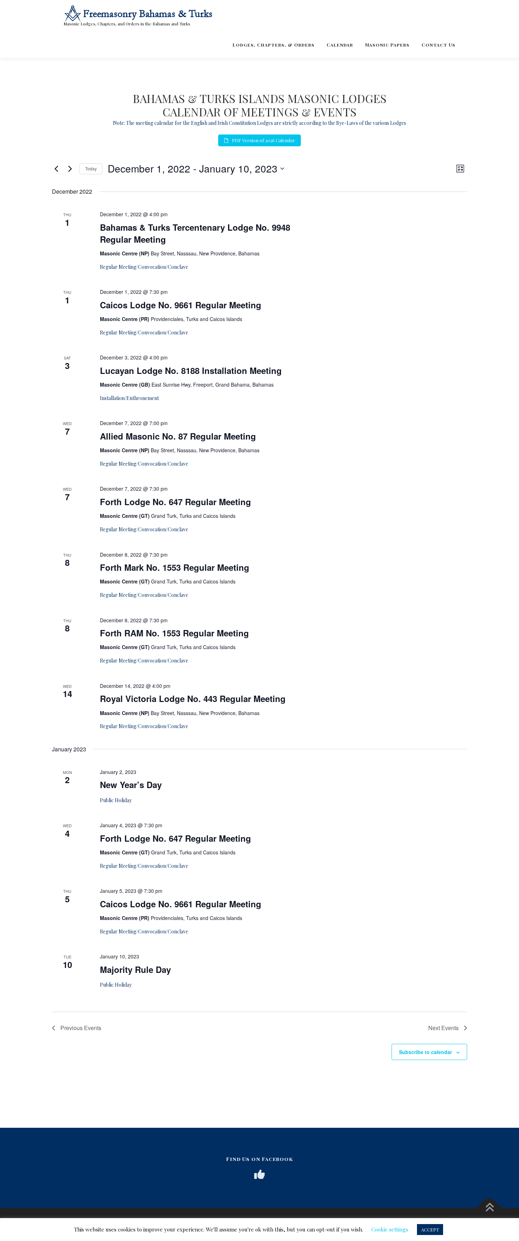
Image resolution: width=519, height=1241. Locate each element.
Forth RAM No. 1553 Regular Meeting (174, 633)
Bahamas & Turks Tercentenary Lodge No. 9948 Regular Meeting (195, 233)
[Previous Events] (56, 168)
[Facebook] (259, 1174)
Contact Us (438, 45)
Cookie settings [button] (389, 1229)
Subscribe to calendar (425, 1051)
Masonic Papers (387, 45)
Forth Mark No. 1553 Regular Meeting (174, 567)
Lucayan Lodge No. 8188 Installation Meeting (191, 370)
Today (91, 168)
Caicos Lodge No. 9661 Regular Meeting (180, 305)
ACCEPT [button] (430, 1230)
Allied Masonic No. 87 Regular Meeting (178, 436)
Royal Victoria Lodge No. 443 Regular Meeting (193, 698)
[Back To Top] (489, 1208)
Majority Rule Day (135, 969)
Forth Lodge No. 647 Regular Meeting (175, 502)
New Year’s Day (131, 785)
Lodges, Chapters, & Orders (274, 45)
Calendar (340, 45)
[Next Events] (70, 168)
